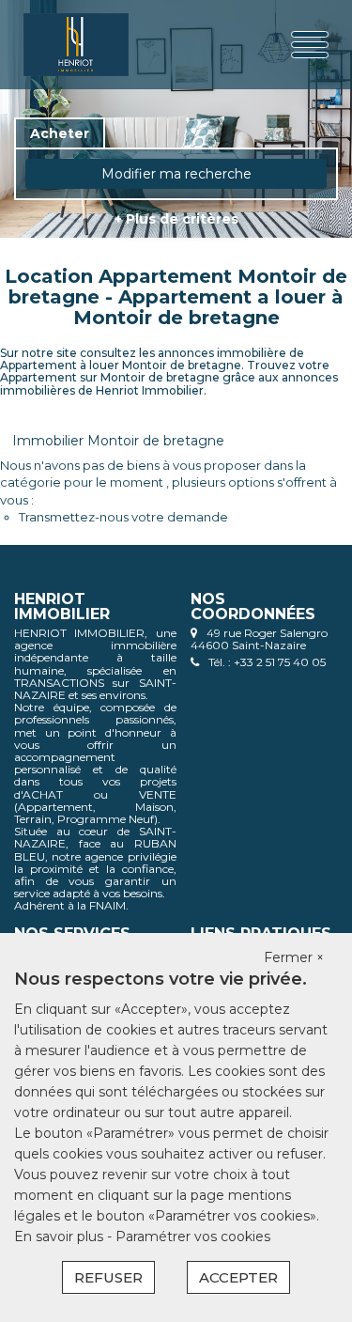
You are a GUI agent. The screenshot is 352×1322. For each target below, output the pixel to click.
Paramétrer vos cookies (192, 1236)
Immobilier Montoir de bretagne (118, 440)
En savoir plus (60, 1236)
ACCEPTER (238, 1277)
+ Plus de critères (176, 218)
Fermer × (294, 957)
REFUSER (108, 1277)
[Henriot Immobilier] (76, 44)
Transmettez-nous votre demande (123, 516)
